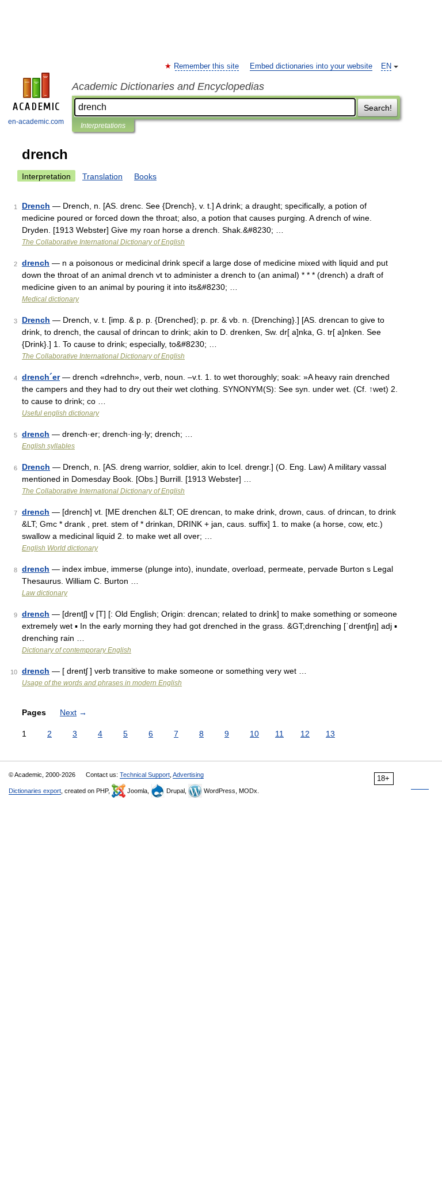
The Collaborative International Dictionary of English (103, 242)
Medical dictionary (50, 299)
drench (35, 262)
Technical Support (145, 774)
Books (145, 176)
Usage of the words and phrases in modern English (102, 683)
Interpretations (103, 126)
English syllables (48, 446)
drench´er (41, 377)
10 (254, 733)
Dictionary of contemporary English (76, 650)
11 (279, 733)
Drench (36, 205)
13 (330, 733)
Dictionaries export (35, 790)
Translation (102, 176)
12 (305, 733)
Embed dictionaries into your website (311, 66)
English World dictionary (60, 548)
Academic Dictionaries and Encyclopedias (168, 86)
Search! (378, 107)
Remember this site (207, 66)
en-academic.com (36, 122)
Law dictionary (44, 593)
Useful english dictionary (60, 413)
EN (386, 66)
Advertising (188, 774)
